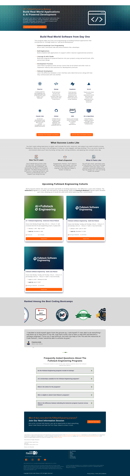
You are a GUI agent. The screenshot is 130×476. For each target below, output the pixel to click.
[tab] (62, 352)
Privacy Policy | (91, 473)
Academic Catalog (58, 437)
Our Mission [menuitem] (73, 451)
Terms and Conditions (100, 473)
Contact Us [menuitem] (72, 456)
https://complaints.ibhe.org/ (65, 436)
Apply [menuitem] (71, 452)
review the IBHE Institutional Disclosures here (89, 436)
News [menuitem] (71, 455)
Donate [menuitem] (72, 453)
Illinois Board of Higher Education (73, 434)
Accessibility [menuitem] (73, 457)
